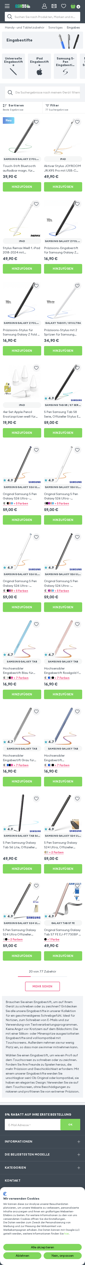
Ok (70, 1124)
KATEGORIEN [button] (15, 1168)
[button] (22, 503)
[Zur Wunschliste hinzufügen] (36, 122)
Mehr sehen (42, 986)
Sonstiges (55, 27)
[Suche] (10, 16)
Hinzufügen (22, 186)
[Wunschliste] (63, 6)
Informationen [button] (18, 1141)
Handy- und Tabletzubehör (24, 27)
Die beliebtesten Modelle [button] (27, 1154)
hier (66, 1233)
